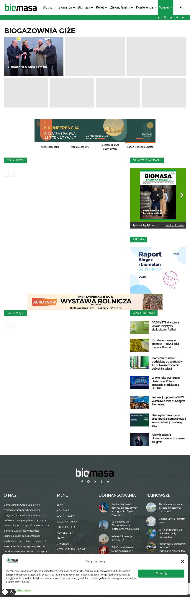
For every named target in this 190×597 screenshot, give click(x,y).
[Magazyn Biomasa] (95, 472)
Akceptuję (161, 573)
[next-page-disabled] (12, 174)
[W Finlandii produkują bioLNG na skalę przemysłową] (151, 533)
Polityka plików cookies (19, 590)
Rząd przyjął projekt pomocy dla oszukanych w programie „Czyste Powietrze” (124, 509)
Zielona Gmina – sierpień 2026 (172, 521)
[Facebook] (158, 17)
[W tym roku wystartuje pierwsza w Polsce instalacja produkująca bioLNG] (139, 382)
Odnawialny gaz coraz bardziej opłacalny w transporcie (171, 508)
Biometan (65, 7)
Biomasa (84, 7)
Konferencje (144, 7)
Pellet (100, 7)
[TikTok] (177, 17)
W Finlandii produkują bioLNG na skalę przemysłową (170, 533)
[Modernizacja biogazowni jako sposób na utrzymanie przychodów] (151, 547)
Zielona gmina (120, 7)
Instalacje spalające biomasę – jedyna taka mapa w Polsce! (165, 344)
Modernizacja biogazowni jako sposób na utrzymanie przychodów (172, 547)
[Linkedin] (171, 17)
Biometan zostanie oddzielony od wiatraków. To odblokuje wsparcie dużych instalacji (167, 363)
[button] (182, 561)
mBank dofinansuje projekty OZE (122, 538)
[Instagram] (165, 17)
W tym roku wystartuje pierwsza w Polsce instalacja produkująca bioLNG (166, 383)
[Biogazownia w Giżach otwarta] (33, 56)
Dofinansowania (117, 495)
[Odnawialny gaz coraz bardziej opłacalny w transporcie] (151, 507)
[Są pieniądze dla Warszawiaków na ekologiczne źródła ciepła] (104, 525)
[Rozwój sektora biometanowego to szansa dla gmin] (139, 439)
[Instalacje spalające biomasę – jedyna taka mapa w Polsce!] (139, 345)
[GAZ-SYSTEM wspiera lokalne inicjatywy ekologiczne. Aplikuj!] (139, 327)
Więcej (164, 7)
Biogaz (48, 7)
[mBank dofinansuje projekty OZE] (104, 539)
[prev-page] (6, 174)
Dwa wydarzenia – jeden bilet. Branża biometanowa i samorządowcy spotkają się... (169, 420)
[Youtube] (183, 17)
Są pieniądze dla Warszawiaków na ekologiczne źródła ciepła (125, 525)
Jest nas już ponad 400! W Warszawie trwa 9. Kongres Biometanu (168, 401)
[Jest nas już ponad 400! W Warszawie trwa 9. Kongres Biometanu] (139, 402)
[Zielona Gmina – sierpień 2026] (151, 521)
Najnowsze (158, 495)
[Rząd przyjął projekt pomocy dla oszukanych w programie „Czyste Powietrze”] (104, 507)
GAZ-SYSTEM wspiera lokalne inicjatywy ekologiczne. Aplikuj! (165, 326)
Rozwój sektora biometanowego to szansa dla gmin (168, 438)
